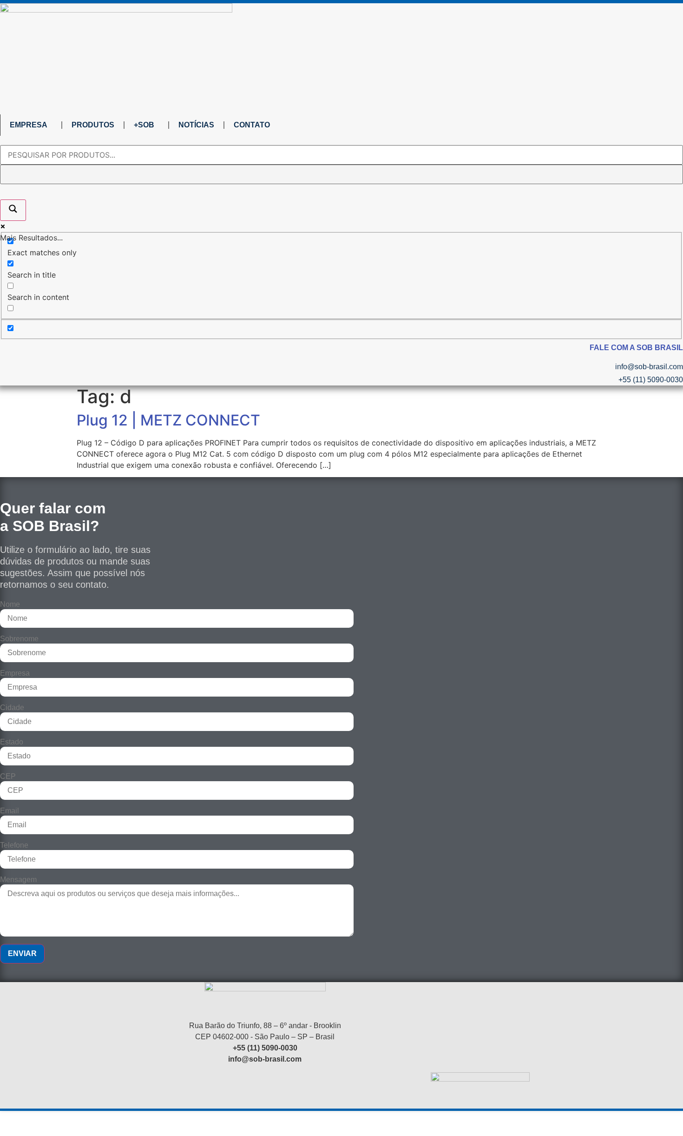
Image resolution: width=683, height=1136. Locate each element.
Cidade (12, 707)
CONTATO (252, 125)
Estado (11, 742)
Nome (10, 604)
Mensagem (18, 880)
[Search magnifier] (13, 210)
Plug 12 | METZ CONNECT (168, 420)
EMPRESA (28, 125)
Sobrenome (19, 639)
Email (9, 811)
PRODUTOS (93, 125)
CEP (8, 776)
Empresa (15, 673)
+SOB (144, 125)
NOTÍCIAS (196, 125)
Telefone (14, 845)
